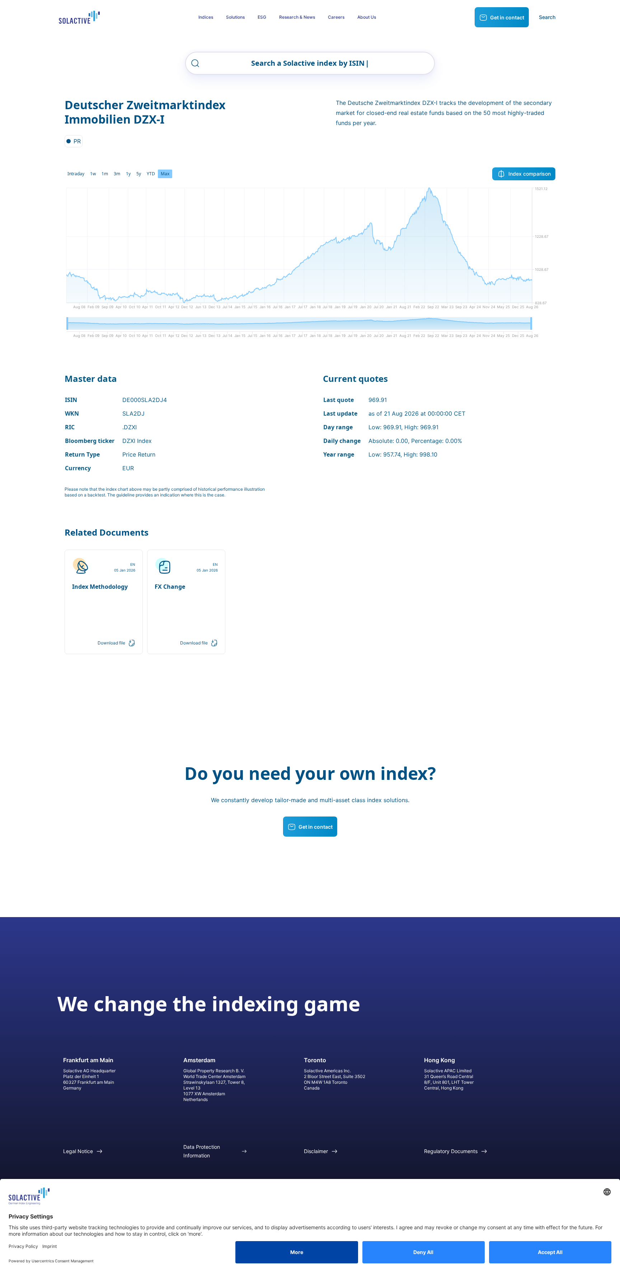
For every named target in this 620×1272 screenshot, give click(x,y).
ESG (262, 17)
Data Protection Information (201, 1151)
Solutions (235, 17)
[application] (310, 250)
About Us (366, 17)
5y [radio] (138, 174)
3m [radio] (117, 174)
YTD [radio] (151, 174)
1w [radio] (93, 174)
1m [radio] (105, 174)
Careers (336, 17)
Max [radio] (165, 174)
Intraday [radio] (75, 174)
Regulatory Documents (451, 1151)
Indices (205, 17)
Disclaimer (316, 1151)
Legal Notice (78, 1151)
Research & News (297, 17)
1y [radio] (128, 174)
